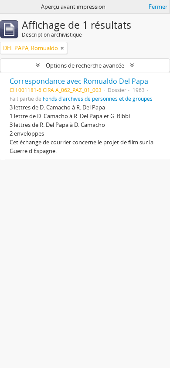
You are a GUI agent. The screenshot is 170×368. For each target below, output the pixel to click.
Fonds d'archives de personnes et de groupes (98, 98)
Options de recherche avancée (85, 65)
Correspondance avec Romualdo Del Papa (79, 81)
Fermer (158, 6)
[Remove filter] (62, 48)
